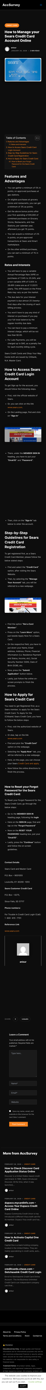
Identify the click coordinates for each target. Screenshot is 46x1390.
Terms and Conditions (12, 1336)
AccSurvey (11, 5)
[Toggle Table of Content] (36, 138)
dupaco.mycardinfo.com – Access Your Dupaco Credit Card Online (21, 1206)
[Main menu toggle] (41, 5)
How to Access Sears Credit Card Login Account (22, 148)
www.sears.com (15, 407)
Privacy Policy (20, 1332)
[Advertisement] (23, 110)
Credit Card (11, 25)
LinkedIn (25, 1019)
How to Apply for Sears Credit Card (23, 159)
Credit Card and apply (28, 763)
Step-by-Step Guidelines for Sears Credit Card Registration (22, 154)
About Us (7, 1332)
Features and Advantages (18, 142)
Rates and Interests (18, 144)
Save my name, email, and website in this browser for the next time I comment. (21, 1114)
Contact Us (37, 1336)
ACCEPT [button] (23, 1386)
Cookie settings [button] (35, 1382)
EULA (27, 1336)
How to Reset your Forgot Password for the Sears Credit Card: (23, 164)
